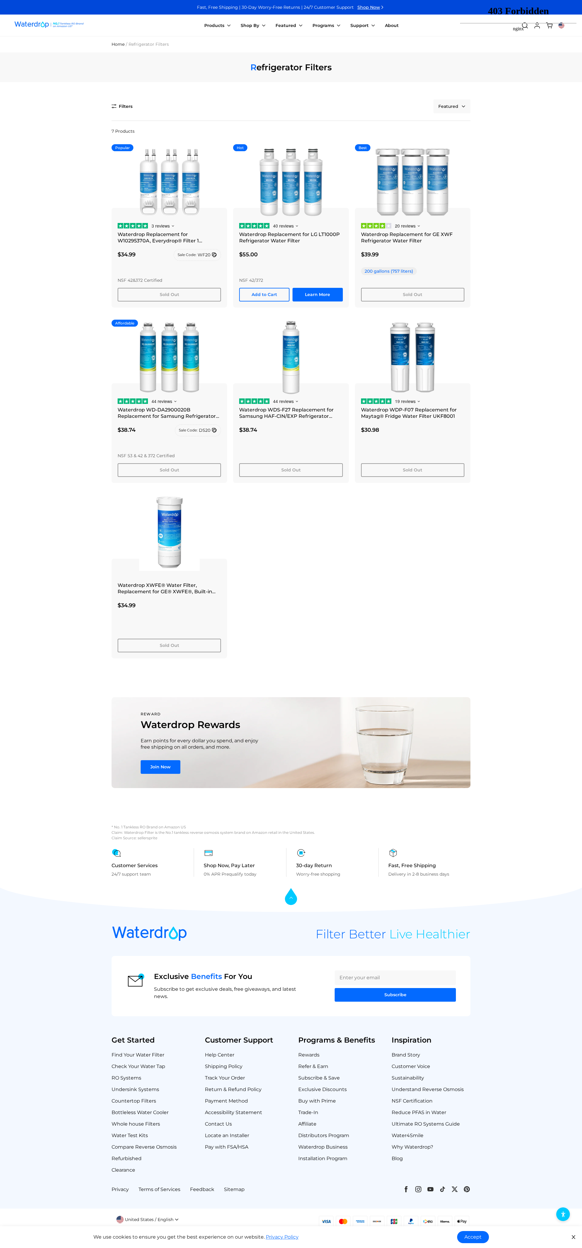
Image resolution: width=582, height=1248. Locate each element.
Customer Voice (411, 1066)
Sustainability (408, 1078)
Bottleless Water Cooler (140, 1112)
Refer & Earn (313, 1066)
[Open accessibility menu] (563, 1214)
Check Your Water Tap (138, 1066)
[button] (122, 106)
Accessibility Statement (233, 1112)
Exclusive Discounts (322, 1089)
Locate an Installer (227, 1135)
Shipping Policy (223, 1066)
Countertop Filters (134, 1101)
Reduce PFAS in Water (419, 1112)
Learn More (317, 294)
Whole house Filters (136, 1124)
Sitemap (234, 1189)
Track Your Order (225, 1078)
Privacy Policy (282, 1237)
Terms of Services (159, 1189)
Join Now (160, 767)
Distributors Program (323, 1135)
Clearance (123, 1170)
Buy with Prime (317, 1101)
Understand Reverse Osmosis (428, 1089)
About (392, 25)
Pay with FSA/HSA (226, 1147)
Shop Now (368, 7)
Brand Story (406, 1055)
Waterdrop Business (323, 1147)
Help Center (219, 1055)
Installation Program (322, 1158)
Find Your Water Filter (138, 1055)
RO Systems (126, 1078)
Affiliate (307, 1124)
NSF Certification (412, 1101)
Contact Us (218, 1124)
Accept (473, 1237)
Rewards (308, 1055)
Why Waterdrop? (412, 1147)
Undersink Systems (135, 1089)
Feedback (202, 1189)
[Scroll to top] (291, 897)
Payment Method (226, 1101)
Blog (397, 1158)
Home (118, 44)
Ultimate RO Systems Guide (426, 1124)
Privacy (120, 1189)
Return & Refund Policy (233, 1089)
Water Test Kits (130, 1135)
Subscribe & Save (319, 1078)
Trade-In (308, 1112)
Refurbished (127, 1158)
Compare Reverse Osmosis (144, 1147)
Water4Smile (407, 1135)
